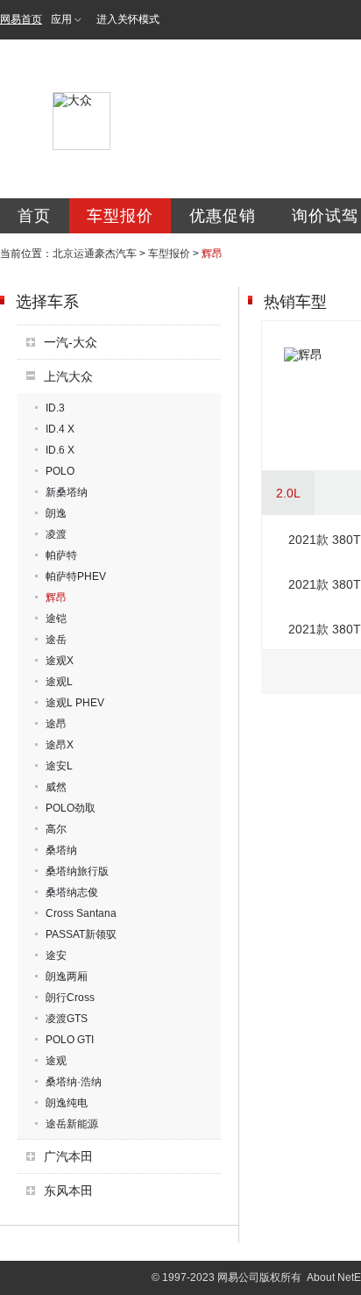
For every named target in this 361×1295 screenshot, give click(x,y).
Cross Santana (81, 913)
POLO (60, 471)
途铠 (56, 618)
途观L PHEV (75, 703)
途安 (56, 955)
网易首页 (21, 19)
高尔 (56, 829)
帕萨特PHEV (76, 576)
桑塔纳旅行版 (77, 871)
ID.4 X (60, 429)
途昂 (56, 724)
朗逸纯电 (67, 1103)
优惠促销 (222, 216)
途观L (59, 682)
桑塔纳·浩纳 (74, 1082)
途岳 (56, 639)
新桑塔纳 (67, 492)
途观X (60, 661)
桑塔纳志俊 (72, 892)
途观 (56, 1061)
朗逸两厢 (67, 976)
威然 (56, 787)
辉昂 (56, 597)
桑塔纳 (61, 850)
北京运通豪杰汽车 (95, 253)
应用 (61, 19)
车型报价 (120, 216)
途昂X (60, 745)
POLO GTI (70, 1040)
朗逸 (56, 513)
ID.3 (55, 408)
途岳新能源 (72, 1124)
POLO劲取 (71, 808)
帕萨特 (61, 555)
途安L (59, 766)
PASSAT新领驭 (81, 934)
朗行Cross (70, 997)
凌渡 (56, 534)
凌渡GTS (67, 1018)
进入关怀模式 (127, 19)
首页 (34, 216)
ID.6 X (60, 450)
